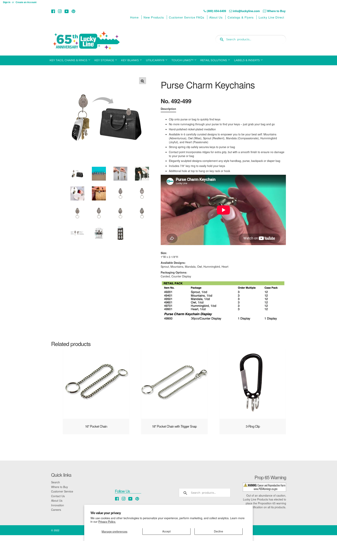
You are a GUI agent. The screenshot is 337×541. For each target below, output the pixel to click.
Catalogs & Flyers (241, 17)
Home (134, 17)
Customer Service (62, 491)
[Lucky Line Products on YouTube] (67, 11)
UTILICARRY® (155, 60)
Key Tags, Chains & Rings (69, 60)
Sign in (6, 2)
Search (55, 482)
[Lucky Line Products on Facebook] (53, 11)
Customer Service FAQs (186, 17)
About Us (216, 17)
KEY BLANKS (130, 60)
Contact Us (58, 496)
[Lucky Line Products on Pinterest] (73, 11)
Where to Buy (59, 487)
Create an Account (26, 2)
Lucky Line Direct (271, 17)
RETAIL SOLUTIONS (214, 60)
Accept (166, 531)
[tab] (168, 109)
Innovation (57, 505)
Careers (56, 510)
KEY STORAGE (104, 60)
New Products (154, 17)
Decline (218, 531)
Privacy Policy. (107, 521)
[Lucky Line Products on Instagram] (60, 11)
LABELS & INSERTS (247, 60)
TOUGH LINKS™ (182, 60)
